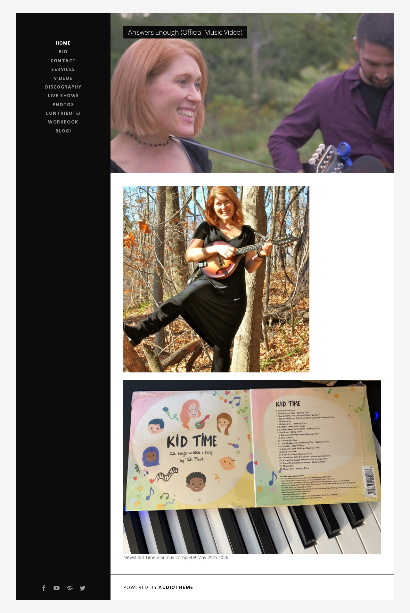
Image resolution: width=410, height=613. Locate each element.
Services (63, 69)
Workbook (63, 122)
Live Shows (63, 95)
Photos (63, 104)
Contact (63, 60)
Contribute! (63, 113)
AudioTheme (176, 587)
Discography (63, 87)
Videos (63, 78)
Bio (63, 51)
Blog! (63, 131)
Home (63, 43)
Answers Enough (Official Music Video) (185, 32)
